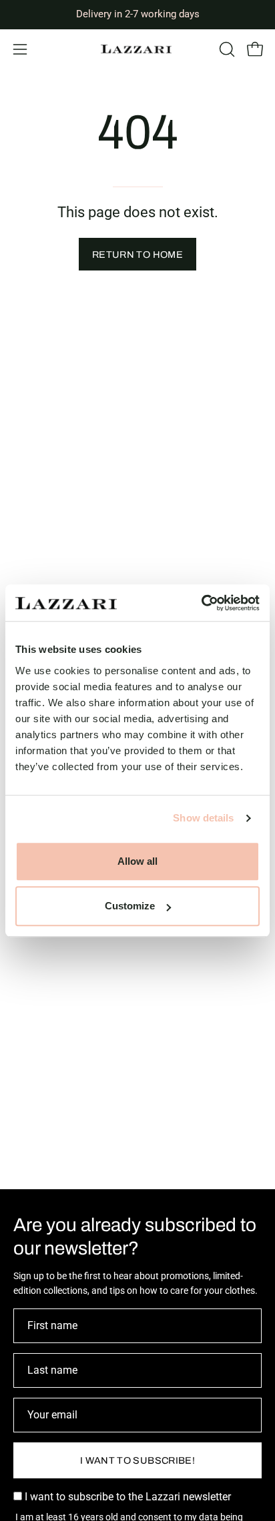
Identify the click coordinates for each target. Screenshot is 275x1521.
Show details (203, 817)
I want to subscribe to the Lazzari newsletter (126, 1496)
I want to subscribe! (137, 1460)
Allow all (137, 861)
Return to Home (137, 254)
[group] (137, 14)
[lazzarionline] (137, 49)
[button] (225, 49)
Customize (130, 905)
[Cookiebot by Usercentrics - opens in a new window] (201, 603)
